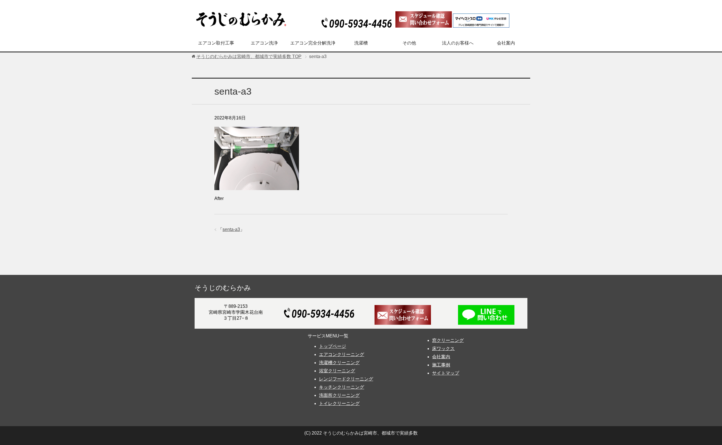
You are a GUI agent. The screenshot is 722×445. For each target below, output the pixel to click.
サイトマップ (445, 373)
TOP (248, 56)
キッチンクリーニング (341, 387)
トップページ (332, 346)
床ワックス (443, 348)
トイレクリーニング (339, 403)
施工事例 (441, 364)
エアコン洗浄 (264, 43)
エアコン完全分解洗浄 (312, 43)
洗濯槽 (361, 43)
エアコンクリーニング (341, 354)
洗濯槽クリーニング (339, 362)
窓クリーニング (448, 340)
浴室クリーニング (337, 370)
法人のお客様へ (458, 43)
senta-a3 (231, 229)
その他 (409, 43)
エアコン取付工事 (216, 43)
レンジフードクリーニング (346, 379)
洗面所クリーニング (339, 395)
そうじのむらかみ (223, 288)
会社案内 (506, 43)
